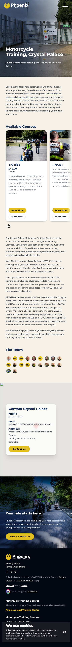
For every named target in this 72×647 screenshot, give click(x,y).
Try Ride (14, 164)
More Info (17, 216)
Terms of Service (25, 580)
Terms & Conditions (15, 566)
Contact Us (19, 449)
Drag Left (10, 586)
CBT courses (52, 93)
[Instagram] (11, 572)
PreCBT (57, 164)
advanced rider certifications (20, 97)
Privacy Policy (13, 563)
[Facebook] (7, 572)
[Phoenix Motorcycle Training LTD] (16, 6)
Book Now (17, 210)
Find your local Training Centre (22, 610)
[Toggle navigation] (65, 6)
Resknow (32, 591)
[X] (15, 572)
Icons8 (24, 586)
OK (64, 632)
